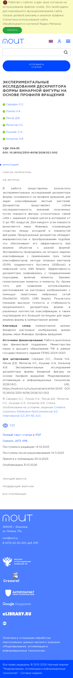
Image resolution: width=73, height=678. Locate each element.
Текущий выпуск (15, 479)
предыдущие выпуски (18, 486)
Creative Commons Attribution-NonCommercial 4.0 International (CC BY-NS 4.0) (34, 411)
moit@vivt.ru (10, 538)
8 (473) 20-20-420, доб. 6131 (20, 543)
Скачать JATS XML (15, 441)
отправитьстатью (36, 66)
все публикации (14, 494)
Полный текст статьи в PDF (22, 435)
